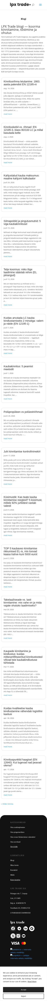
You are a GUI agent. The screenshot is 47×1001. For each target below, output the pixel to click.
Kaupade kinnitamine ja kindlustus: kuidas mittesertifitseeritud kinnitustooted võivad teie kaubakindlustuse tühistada (23, 657)
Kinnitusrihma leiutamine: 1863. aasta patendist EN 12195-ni (22, 83)
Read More (32, 981)
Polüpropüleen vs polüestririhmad (23, 411)
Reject (23, 996)
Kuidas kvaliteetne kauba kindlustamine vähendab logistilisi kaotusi (23, 711)
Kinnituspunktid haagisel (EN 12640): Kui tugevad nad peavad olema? (22, 762)
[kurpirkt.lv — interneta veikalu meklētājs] (23, 958)
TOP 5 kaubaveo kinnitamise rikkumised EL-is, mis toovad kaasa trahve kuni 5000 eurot (20, 551)
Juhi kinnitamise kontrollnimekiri (22, 451)
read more (8, 114)
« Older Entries (7, 804)
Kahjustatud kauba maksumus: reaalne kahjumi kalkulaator (21, 177)
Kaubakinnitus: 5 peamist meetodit (18, 368)
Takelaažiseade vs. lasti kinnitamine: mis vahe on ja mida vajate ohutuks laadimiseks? (23, 602)
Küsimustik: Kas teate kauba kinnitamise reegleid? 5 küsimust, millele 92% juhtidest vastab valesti (23, 501)
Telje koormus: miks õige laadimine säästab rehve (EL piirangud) (20, 272)
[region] (23, 984)
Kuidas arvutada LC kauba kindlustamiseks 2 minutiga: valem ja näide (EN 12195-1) (23, 320)
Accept (23, 989)
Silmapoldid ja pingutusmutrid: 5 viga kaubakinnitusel (22, 222)
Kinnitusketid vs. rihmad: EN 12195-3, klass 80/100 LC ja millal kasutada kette (23, 129)
